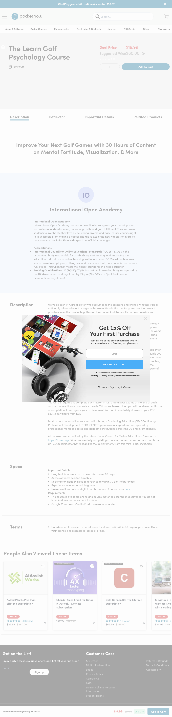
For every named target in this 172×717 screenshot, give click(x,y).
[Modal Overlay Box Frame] (86, 358)
